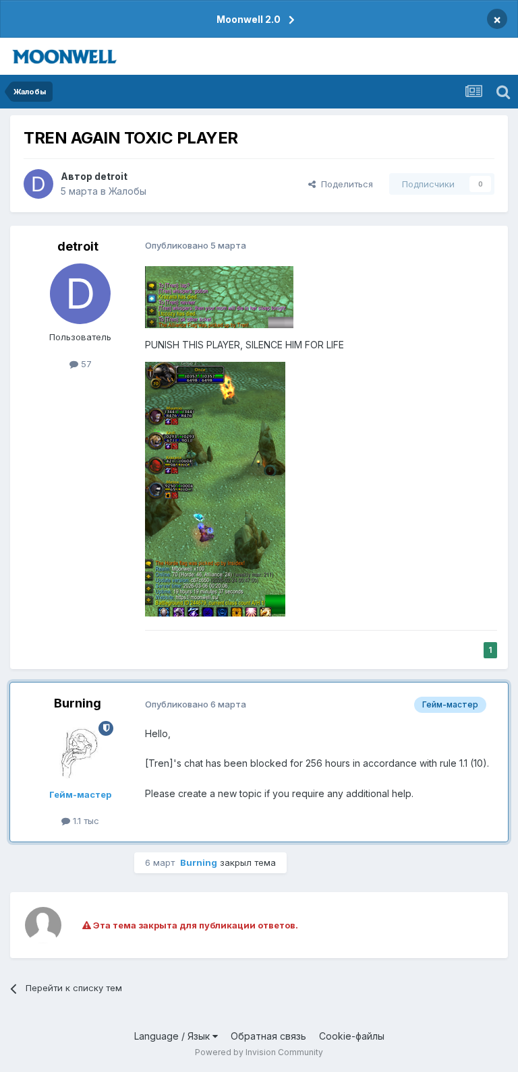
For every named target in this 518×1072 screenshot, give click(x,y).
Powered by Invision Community (259, 1052)
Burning (77, 703)
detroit (110, 176)
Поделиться (344, 184)
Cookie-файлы (351, 1036)
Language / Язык (173, 1036)
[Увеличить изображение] (219, 296)
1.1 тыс (84, 820)
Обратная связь (268, 1036)
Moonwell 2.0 (249, 19)
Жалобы (127, 191)
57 (85, 363)
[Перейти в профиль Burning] (80, 751)
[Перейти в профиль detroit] (38, 184)
